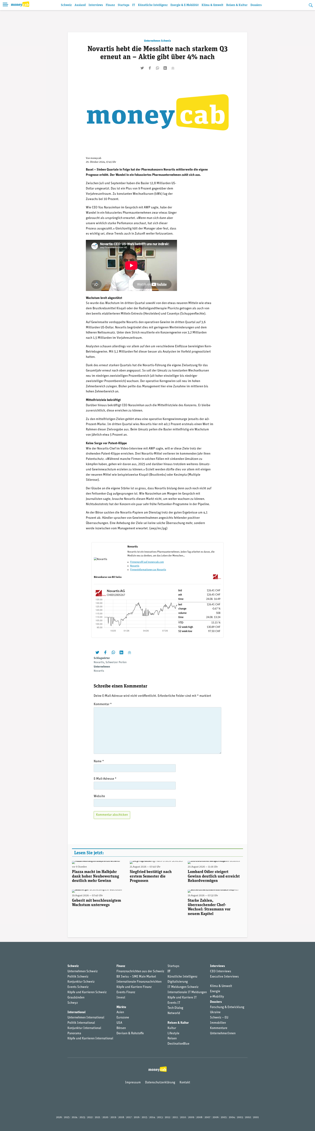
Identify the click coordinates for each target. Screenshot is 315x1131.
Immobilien (218, 1023)
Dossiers (256, 5)
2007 (207, 1117)
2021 (97, 1117)
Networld (174, 1013)
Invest (120, 997)
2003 (240, 1117)
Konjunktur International (84, 1028)
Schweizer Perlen (116, 662)
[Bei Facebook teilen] (150, 68)
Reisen (172, 1038)
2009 (191, 1117)
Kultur (172, 1028)
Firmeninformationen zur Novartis (148, 569)
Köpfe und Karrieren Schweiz (87, 992)
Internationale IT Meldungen (187, 992)
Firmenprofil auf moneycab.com (147, 562)
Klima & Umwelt (212, 5)
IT (133, 5)
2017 (129, 1117)
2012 (167, 1117)
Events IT (174, 1003)
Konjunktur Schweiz (81, 982)
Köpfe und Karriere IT (182, 997)
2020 (105, 1117)
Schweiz (66, 5)
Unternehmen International (85, 1017)
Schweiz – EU (219, 1017)
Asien (120, 1012)
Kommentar (103, 704)
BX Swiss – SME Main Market (136, 976)
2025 (66, 1117)
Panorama (74, 1033)
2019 (113, 1117)
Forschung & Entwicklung (227, 1007)
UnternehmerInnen (223, 1033)
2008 (199, 1117)
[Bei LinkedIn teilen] (165, 68)
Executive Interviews (224, 976)
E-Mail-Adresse (105, 779)
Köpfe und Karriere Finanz (134, 987)
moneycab (95, 158)
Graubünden (75, 997)
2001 (256, 1117)
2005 (224, 1117)
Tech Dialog (175, 1008)
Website (99, 796)
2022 (90, 1117)
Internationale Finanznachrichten (139, 982)
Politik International (81, 1023)
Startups (123, 5)
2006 (216, 1117)
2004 (232, 1117)
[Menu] (5, 5)
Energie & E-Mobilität (184, 5)
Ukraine (215, 1012)
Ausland (80, 5)
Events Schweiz (78, 987)
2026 (59, 1117)
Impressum (133, 1082)
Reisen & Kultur (237, 5)
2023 (82, 1117)
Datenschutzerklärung (160, 1082)
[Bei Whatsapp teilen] (157, 68)
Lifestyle (173, 1033)
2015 (144, 1117)
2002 (248, 1117)
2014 (152, 1117)
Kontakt (185, 1082)
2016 (136, 1117)
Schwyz (72, 1003)
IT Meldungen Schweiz (183, 987)
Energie (215, 991)
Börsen (121, 1028)
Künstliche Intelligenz (153, 5)
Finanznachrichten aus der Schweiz (140, 971)
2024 (74, 1117)
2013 (160, 1117)
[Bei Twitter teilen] (142, 68)
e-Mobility (217, 996)
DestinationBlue (178, 1044)
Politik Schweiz (77, 976)
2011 (175, 1117)
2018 (121, 1117)
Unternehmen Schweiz (157, 40)
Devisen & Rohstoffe (130, 1033)
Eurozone (122, 1017)
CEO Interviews (220, 971)
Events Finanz (125, 992)
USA (119, 1023)
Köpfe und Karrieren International (90, 1038)
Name (99, 761)
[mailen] (173, 68)
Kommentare (218, 1028)
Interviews (96, 5)
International (76, 1012)
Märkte (121, 1007)
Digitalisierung (178, 982)
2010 (183, 1117)
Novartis (134, 566)
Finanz (110, 5)
